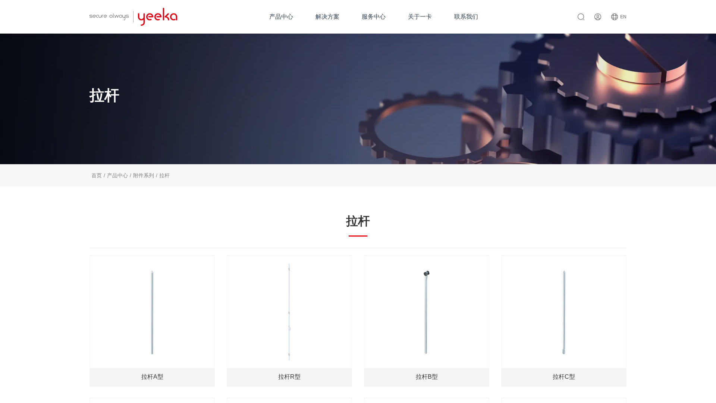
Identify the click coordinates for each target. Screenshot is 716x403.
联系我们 (466, 16)
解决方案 (327, 16)
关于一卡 (420, 16)
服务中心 (374, 16)
